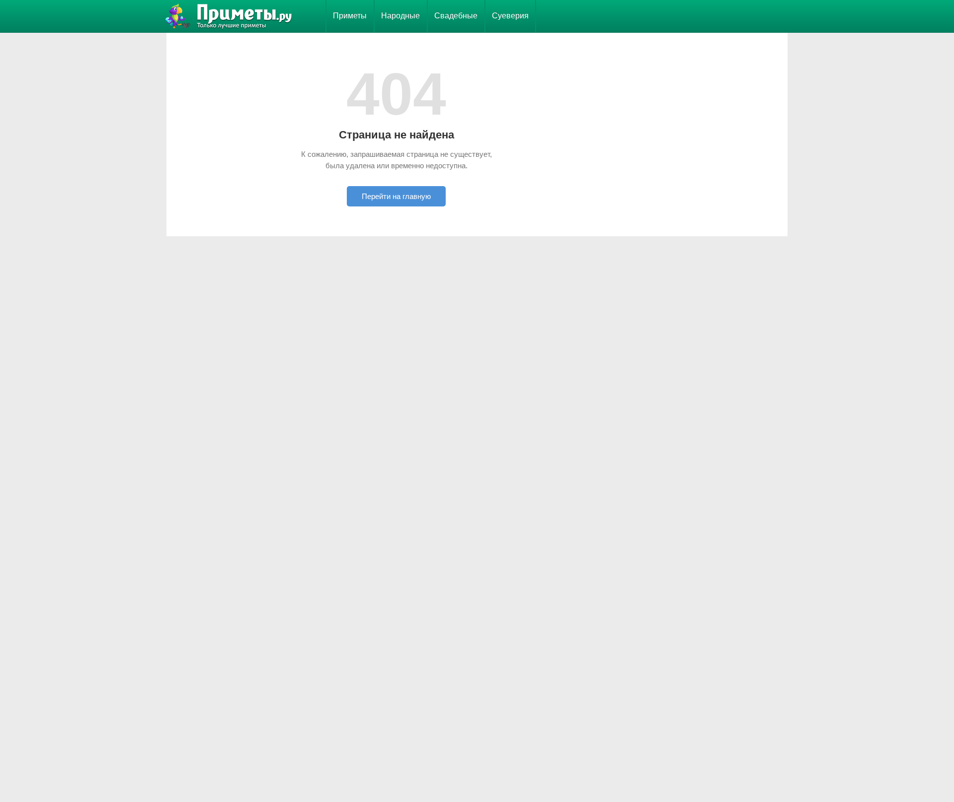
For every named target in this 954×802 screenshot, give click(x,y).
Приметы (350, 15)
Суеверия (510, 15)
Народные (400, 15)
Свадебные (455, 15)
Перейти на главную (396, 196)
